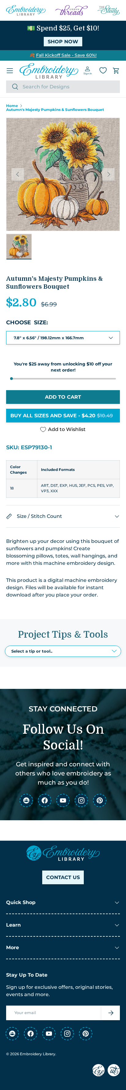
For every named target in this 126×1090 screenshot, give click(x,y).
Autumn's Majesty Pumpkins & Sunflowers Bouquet (55, 110)
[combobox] (63, 86)
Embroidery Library (37, 1054)
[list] (63, 174)
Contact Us (63, 877)
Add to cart (63, 397)
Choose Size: (27, 322)
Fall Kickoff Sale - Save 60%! (66, 55)
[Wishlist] (103, 70)
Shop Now (63, 42)
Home (12, 106)
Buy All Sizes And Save (61, 416)
